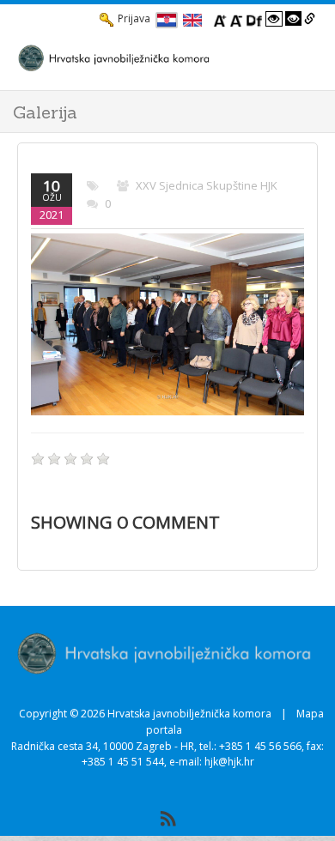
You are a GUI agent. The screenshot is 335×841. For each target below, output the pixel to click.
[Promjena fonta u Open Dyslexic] (254, 19)
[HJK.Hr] (150, 57)
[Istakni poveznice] (309, 19)
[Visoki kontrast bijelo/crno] (274, 19)
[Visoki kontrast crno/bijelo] (293, 19)
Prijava (134, 18)
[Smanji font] (236, 19)
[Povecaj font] (220, 19)
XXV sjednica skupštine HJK (206, 185)
